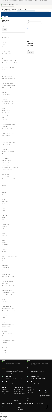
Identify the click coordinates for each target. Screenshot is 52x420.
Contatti (3, 395)
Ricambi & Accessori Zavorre (8, 340)
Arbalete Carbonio (6, 162)
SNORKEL (4, 315)
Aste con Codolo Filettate (8, 87)
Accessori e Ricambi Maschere (9, 247)
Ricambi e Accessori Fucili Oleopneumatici (11, 178)
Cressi (3, 210)
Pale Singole (5, 301)
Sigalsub (4, 238)
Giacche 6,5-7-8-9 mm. (7, 278)
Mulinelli (4, 253)
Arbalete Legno (6, 165)
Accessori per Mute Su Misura (9, 285)
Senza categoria (6, 319)
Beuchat (4, 203)
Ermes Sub (4, 213)
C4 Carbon (4, 206)
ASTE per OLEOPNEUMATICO (9, 85)
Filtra (4, 29)
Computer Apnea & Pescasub (9, 128)
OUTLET (4, 297)
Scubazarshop (5, 231)
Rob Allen (4, 226)
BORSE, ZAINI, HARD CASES (8, 103)
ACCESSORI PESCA (6, 53)
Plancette (4, 99)
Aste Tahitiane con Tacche (8, 81)
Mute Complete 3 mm (7, 263)
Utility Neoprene (6, 51)
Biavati (3, 197)
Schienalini (4, 342)
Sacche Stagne (5, 115)
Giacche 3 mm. (5, 265)
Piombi (3, 338)
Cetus (3, 187)
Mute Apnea (5, 260)
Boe (3, 96)
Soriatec (4, 240)
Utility (3, 58)
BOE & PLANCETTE (6, 94)
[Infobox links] (26, 2)
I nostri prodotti (18, 387)
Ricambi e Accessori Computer (9, 131)
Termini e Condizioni (6, 393)
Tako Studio (42, 411)
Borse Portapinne (6, 112)
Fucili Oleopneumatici (7, 172)
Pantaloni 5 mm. (6, 274)
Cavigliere (4, 331)
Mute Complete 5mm (7, 269)
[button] (30, 52)
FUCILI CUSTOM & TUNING (8, 142)
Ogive (3, 140)
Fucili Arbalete (5, 158)
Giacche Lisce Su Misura (7, 290)
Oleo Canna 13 (5, 176)
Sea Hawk (4, 235)
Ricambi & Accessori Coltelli (8, 124)
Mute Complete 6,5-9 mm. (8, 276)
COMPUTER (5, 126)
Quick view (28, 55)
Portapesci (4, 56)
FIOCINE (4, 69)
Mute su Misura (5, 283)
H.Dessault (4, 215)
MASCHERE (5, 244)
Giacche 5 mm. (5, 272)
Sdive (3, 233)
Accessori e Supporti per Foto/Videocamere (12, 62)
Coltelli (4, 121)
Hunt (3, 190)
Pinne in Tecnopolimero (7, 306)
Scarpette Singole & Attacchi (8, 310)
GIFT (3, 183)
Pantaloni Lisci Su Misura (8, 294)
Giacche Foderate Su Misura (8, 288)
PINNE (3, 299)
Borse (3, 108)
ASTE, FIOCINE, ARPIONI (8, 67)
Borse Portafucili (6, 110)
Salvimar (4, 228)
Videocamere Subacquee (8, 65)
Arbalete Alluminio (6, 160)
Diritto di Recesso (5, 391)
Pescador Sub (5, 224)
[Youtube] (43, 407)
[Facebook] (36, 407)
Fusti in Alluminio (6, 144)
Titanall (4, 242)
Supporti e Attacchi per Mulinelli (9, 256)
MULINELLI (4, 251)
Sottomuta (4, 49)
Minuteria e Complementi (8, 151)
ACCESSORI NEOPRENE (7, 40)
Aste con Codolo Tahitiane (8, 90)
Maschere (4, 249)
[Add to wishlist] (28, 39)
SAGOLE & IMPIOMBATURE (8, 313)
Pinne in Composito (6, 304)
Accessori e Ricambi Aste (8, 74)
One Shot (4, 199)
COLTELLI (4, 119)
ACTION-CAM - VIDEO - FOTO (9, 60)
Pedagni (4, 335)
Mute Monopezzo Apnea (7, 281)
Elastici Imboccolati (6, 137)
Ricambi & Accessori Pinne (8, 308)
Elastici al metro (6, 135)
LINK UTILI (4, 387)
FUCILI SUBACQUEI (6, 156)
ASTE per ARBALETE (7, 76)
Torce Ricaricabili (6, 326)
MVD (3, 219)
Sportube (4, 192)
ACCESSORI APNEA (6, 37)
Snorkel (4, 317)
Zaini (3, 117)
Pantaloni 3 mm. (6, 267)
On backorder (5, 355)
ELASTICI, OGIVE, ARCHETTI (8, 133)
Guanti (3, 46)
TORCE (3, 322)
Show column (31, 20)
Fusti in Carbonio (6, 147)
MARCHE (4, 185)
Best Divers (5, 201)
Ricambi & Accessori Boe (8, 101)
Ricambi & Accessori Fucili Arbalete (10, 167)
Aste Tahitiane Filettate (7, 83)
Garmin (4, 194)
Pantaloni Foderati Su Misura (8, 292)
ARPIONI (4, 71)
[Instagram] (40, 407)
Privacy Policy (4, 389)
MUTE (3, 258)
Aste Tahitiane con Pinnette (8, 78)
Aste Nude (4, 92)
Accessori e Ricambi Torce (8, 324)
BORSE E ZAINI (17, 398)
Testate (4, 153)
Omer (3, 222)
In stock (4, 352)
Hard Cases (5, 106)
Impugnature (5, 149)
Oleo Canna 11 (5, 174)
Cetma (3, 208)
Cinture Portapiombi (7, 333)
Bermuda (4, 42)
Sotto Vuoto (4, 181)
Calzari (3, 44)
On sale (4, 350)
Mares (3, 217)
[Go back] (3, 13)
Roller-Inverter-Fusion (7, 169)
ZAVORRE (4, 329)
